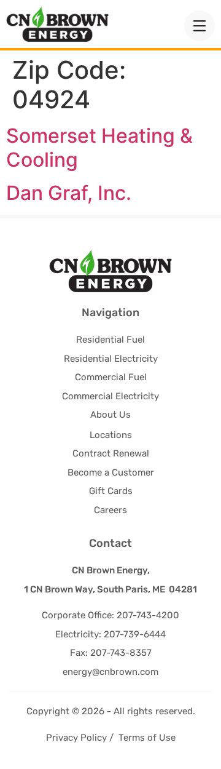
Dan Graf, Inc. (68, 193)
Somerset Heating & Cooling (99, 147)
